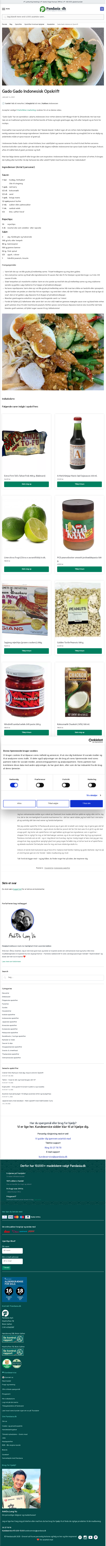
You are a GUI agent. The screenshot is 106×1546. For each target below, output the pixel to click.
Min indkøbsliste (8, 1399)
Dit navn (5, 1246)
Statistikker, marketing (26, 110)
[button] (101, 8)
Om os (4, 1422)
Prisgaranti (6, 1394)
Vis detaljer (92, 795)
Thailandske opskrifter (10, 1054)
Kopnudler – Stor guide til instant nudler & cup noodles (23, 1087)
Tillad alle (87, 804)
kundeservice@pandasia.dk (35, 1531)
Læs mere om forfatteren (11, 962)
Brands (4, 1450)
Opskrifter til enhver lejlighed (34, 24)
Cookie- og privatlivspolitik (12, 1426)
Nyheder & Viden (8, 1040)
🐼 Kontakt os (7, 1378)
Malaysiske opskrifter (10, 1033)
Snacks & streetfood (10, 1051)
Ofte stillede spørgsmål (11, 1390)
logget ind (17, 889)
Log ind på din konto (10, 1403)
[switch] (40, 785)
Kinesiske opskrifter (9, 1026)
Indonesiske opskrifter (62, 868)
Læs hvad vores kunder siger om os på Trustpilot (20, 1411)
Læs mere (37, 1200)
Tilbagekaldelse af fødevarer (13, 1406)
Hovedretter (51, 24)
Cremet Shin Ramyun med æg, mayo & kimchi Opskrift (22, 1073)
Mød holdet (6, 1381)
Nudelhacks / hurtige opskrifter (14, 1036)
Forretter (5, 1004)
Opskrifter (18, 24)
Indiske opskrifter (8, 1015)
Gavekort (5, 1455)
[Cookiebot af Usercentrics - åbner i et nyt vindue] (91, 741)
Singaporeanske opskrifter (12, 1047)
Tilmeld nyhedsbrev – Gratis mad (14, 1435)
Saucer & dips (7, 1044)
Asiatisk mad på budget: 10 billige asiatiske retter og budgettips (26, 1094)
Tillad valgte (53, 804)
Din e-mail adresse (10, 1257)
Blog (11, 24)
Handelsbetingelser (9, 1430)
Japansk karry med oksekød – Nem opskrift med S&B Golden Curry (27, 1101)
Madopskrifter (7, 1442)
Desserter (5, 993)
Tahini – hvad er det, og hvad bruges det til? (19, 1080)
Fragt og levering (8, 1385)
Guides (4, 1008)
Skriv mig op (26, 484)
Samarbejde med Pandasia (12, 1458)
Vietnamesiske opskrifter (11, 1058)
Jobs (4, 1438)
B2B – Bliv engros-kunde (11, 1445)
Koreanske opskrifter (10, 1029)
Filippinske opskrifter (10, 1001)
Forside (4, 24)
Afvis (19, 804)
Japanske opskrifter (9, 1022)
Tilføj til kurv (79, 484)
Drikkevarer (6, 997)
